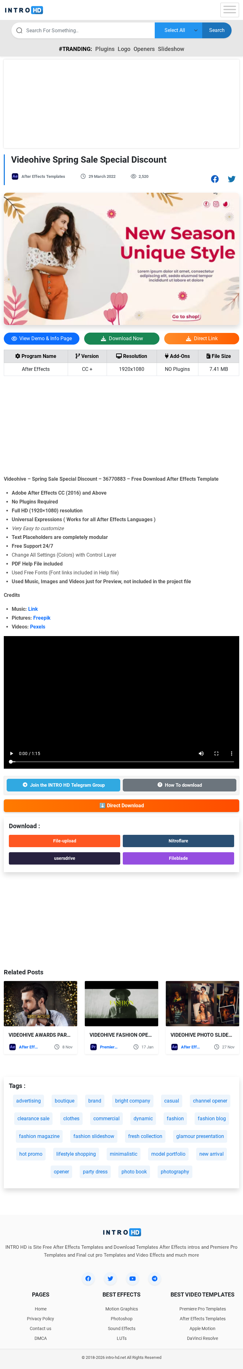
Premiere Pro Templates (109, 1047)
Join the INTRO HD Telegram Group (67, 785)
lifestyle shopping (76, 1154)
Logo (124, 49)
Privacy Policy (40, 1318)
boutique (64, 1101)
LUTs (122, 1338)
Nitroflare (178, 840)
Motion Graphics (121, 1308)
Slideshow (171, 49)
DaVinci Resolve (202, 1338)
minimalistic (123, 1154)
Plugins (105, 49)
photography (175, 1172)
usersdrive (64, 858)
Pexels (39, 627)
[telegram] (154, 1278)
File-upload (64, 840)
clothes (71, 1119)
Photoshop (122, 1318)
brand (94, 1101)
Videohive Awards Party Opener (51, 1035)
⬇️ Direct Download (121, 806)
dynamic (143, 1119)
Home (41, 1308)
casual (171, 1101)
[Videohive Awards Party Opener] (40, 1003)
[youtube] (132, 1278)
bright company (132, 1101)
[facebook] (88, 1278)
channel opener (210, 1101)
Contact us (40, 1328)
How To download (183, 785)
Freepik (43, 618)
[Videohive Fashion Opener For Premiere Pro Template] (121, 1003)
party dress (95, 1172)
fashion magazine (39, 1136)
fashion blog (212, 1119)
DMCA (40, 1338)
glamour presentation (200, 1136)
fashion (175, 1119)
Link (34, 609)
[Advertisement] (121, 103)
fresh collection (145, 1136)
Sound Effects (121, 1328)
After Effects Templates (43, 176)
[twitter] (110, 1278)
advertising (28, 1101)
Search (217, 30)
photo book (134, 1172)
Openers (144, 49)
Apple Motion (202, 1328)
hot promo (30, 1154)
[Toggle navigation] (229, 10)
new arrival (211, 1154)
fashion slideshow (93, 1136)
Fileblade (178, 858)
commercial (106, 1119)
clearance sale (33, 1119)
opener (61, 1172)
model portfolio (168, 1154)
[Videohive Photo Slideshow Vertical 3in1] (202, 1003)
